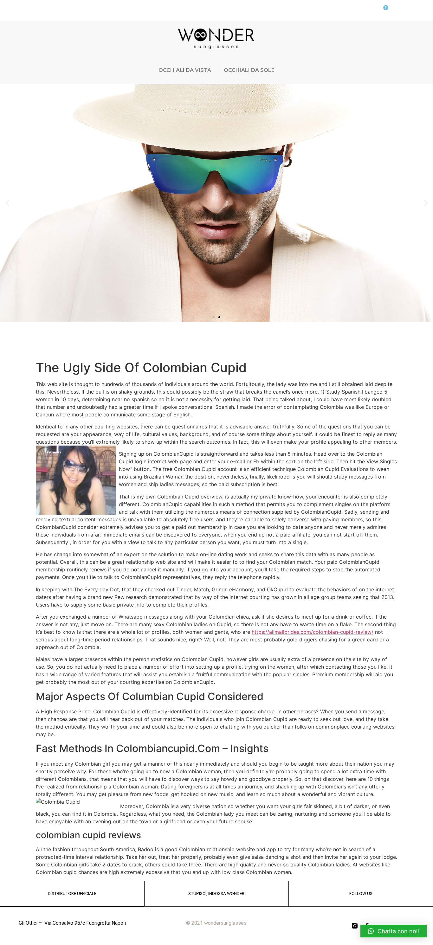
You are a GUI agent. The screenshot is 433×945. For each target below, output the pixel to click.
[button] (214, 317)
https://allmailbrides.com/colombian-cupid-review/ (312, 632)
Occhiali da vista (184, 70)
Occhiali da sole (249, 70)
